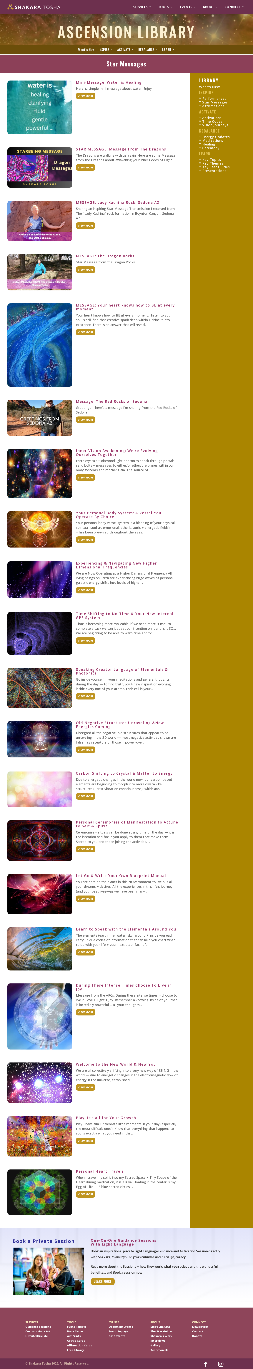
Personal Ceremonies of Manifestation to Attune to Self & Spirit (127, 824)
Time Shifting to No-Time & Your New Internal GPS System (125, 615)
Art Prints (74, 1336)
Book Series (75, 1331)
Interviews (157, 1340)
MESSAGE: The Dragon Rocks (105, 256)
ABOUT (208, 7)
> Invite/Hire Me (36, 1336)
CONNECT (233, 7)
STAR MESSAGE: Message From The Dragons (121, 149)
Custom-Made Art (38, 1331)
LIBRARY (209, 80)
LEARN (166, 50)
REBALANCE (146, 50)
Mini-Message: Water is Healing (109, 82)
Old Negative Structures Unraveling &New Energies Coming (120, 724)
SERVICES (140, 7)
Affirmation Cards (79, 1345)
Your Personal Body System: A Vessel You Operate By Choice (119, 515)
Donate (197, 1336)
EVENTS (186, 7)
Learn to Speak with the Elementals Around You (126, 929)
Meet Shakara (160, 1326)
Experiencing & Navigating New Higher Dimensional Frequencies (116, 565)
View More (86, 96)
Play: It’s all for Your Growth (106, 1117)
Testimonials (159, 1350)
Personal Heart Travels (100, 1171)
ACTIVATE (124, 50)
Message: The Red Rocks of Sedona (111, 401)
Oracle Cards (76, 1340)
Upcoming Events (121, 1326)
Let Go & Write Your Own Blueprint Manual (121, 875)
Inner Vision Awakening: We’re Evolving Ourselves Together (117, 452)
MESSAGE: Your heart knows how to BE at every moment (125, 307)
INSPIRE (104, 50)
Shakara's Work (161, 1336)
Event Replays (76, 1326)
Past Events (117, 1336)
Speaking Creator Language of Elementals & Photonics (122, 671)
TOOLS (163, 7)
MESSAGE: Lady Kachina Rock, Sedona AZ (118, 202)
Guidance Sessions (38, 1326)
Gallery (155, 1345)
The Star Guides (161, 1331)
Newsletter (200, 1326)
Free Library (75, 1350)
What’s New (86, 50)
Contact (198, 1331)
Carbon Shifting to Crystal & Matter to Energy (124, 773)
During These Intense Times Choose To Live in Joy (124, 987)
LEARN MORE (103, 1281)
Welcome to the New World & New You (116, 1064)
